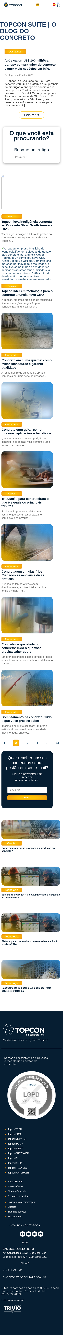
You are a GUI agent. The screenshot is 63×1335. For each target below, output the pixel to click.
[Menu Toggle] (37, 5)
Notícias (12, 216)
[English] (58, 6)
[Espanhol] (54, 5)
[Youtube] (28, 1234)
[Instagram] (34, 1234)
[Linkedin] (40, 1234)
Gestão (11, 493)
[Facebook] (22, 1234)
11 (57, 742)
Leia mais (31, 115)
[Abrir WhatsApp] (7, 1327)
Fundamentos (11, 355)
